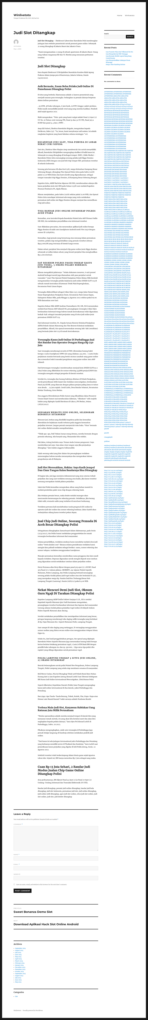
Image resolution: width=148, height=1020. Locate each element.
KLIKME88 (107, 254)
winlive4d (107, 445)
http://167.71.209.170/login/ (113, 534)
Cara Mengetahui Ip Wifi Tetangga (117, 54)
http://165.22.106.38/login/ (113, 489)
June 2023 (18, 980)
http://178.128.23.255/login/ (113, 546)
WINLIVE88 (116, 416)
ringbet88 (129, 452)
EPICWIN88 (124, 167)
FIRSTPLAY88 (116, 184)
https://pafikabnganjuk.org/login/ (115, 515)
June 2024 (18, 955)
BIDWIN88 (107, 119)
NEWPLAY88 (126, 290)
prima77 (122, 422)
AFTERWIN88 (108, 92)
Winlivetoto (22, 15)
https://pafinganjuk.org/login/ (114, 521)
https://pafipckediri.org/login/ (114, 500)
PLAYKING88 (108, 325)
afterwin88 (120, 448)
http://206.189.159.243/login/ (113, 479)
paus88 (106, 429)
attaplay (128, 450)
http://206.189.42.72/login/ (113, 531)
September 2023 (20, 973)
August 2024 (19, 950)
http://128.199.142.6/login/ (113, 525)
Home (119, 15)
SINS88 (116, 376)
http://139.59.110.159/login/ (113, 540)
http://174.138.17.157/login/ (113, 477)
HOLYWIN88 (129, 229)
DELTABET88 (119, 151)
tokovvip (118, 424)
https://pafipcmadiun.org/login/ (114, 510)
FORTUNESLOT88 (110, 199)
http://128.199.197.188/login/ (113, 529)
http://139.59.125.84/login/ (113, 538)
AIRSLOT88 (117, 96)
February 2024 (19, 963)
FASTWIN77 (108, 178)
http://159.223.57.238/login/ (113, 544)
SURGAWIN (127, 395)
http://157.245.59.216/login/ (113, 470)
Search (106, 34)
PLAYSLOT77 (126, 332)
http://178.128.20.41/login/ (112, 527)
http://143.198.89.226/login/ (113, 494)
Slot (16, 996)
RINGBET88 (126, 359)
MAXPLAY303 (126, 273)
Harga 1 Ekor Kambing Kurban (115, 64)
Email (17, 864)
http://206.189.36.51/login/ (113, 496)
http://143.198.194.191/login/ (113, 542)
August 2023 (19, 976)
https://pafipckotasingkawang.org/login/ (117, 504)
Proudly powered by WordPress (33, 1010)
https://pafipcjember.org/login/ (114, 508)
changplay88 (108, 437)
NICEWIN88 (116, 298)
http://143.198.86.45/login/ (113, 472)
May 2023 (18, 982)
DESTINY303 (126, 159)
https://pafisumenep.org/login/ (114, 506)
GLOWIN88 (114, 216)
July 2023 (18, 978)
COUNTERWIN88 (109, 136)
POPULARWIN (108, 342)
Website (17, 874)
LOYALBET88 (124, 264)
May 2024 (18, 957)
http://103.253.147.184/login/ (113, 536)
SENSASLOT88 (117, 368)
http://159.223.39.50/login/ (113, 483)
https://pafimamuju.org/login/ (114, 498)
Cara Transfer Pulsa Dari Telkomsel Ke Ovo (119, 52)
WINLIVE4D (123, 410)
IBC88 (131, 237)
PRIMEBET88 (117, 351)
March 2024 (19, 961)
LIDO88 (113, 260)
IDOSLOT (128, 241)
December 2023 (20, 967)
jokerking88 (115, 458)
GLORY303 (119, 210)
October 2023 (19, 971)
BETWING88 (108, 111)
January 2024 (19, 965)
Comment (18, 824)
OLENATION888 (125, 306)
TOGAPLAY (123, 403)
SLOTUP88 (117, 380)
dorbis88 (115, 460)
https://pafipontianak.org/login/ (114, 519)
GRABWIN (122, 222)
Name (16, 854)
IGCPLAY (125, 247)
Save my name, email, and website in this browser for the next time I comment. (41, 884)
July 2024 (18, 952)
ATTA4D (122, 104)
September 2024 (20, 948)
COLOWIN (114, 125)
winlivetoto (17, 46)
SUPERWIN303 (109, 389)
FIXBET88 (107, 193)
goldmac (107, 441)
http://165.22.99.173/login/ (113, 475)
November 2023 (20, 969)
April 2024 (18, 959)
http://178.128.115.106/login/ (113, 481)
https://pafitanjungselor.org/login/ (115, 513)
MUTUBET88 (117, 281)
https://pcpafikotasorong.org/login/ (116, 502)
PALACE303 (128, 317)
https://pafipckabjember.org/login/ (115, 517)
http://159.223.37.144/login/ (113, 485)
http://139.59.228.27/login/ (113, 487)
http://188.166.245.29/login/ (113, 491)
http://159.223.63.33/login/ (113, 523)
